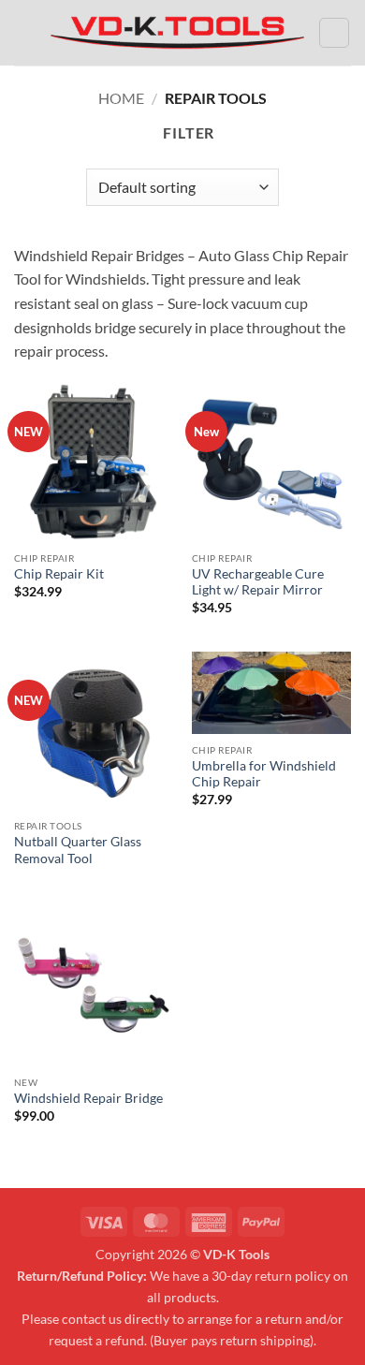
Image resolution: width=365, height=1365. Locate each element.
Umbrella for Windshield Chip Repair (264, 774)
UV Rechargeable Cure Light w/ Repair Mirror (258, 582)
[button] (25, 32)
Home (121, 98)
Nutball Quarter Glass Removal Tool (77, 850)
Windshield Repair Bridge (88, 1098)
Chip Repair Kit (59, 573)
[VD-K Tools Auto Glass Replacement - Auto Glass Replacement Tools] (177, 32)
